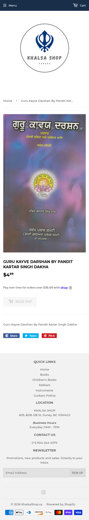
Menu (13, 5)
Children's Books (44, 379)
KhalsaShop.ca (31, 504)
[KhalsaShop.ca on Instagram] (43, 493)
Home (7, 100)
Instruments (44, 390)
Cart (82, 5)
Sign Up (77, 472)
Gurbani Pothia (45, 395)
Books (44, 374)
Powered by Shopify (60, 504)
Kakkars (44, 385)
